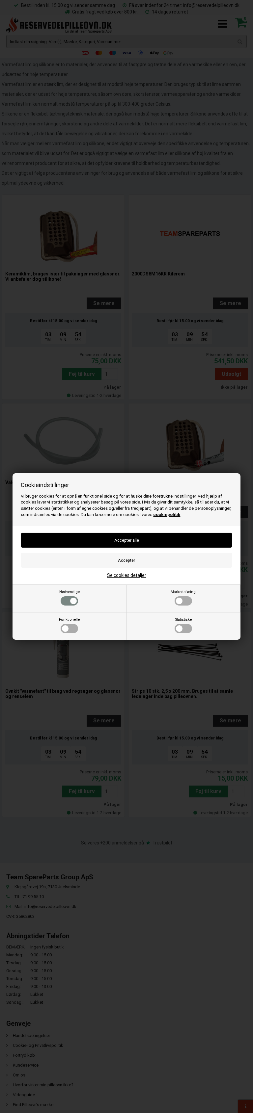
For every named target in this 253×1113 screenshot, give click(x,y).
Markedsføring (183, 592)
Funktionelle (69, 619)
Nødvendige (69, 592)
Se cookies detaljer (126, 575)
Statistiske (183, 619)
